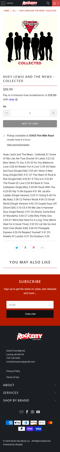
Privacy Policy (13, 371)
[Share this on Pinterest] (33, 247)
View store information (18, 145)
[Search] (48, 3)
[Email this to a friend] (42, 247)
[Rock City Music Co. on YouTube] (38, 412)
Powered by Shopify (13, 444)
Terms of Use (12, 377)
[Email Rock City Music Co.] (21, 412)
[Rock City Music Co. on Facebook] (27, 412)
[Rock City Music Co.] (30, 3)
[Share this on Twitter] (16, 247)
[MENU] (1, 3)
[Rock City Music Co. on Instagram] (32, 412)
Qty (4, 106)
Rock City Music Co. (20, 441)
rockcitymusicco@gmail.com (20, 361)
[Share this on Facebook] (25, 247)
